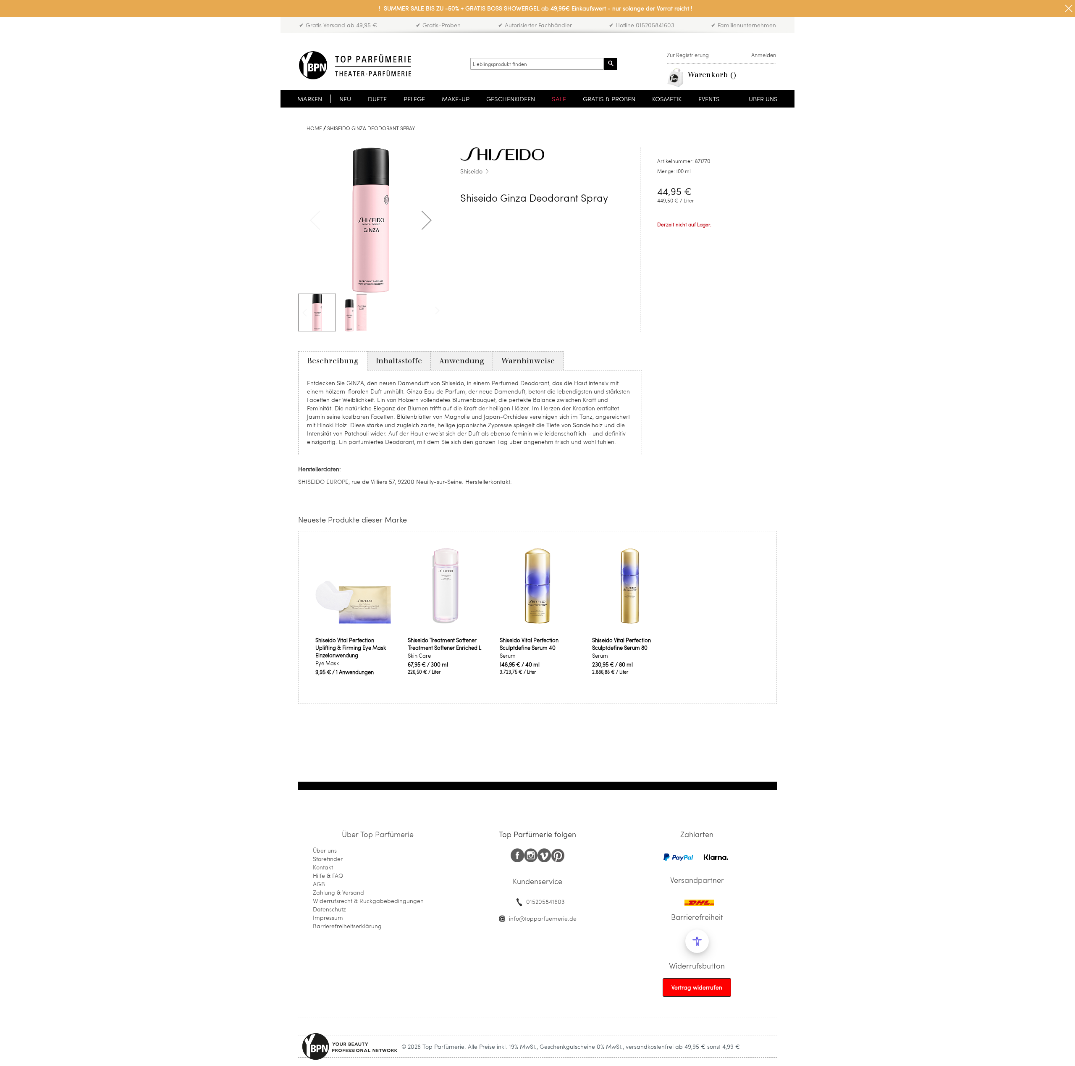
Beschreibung (333, 360)
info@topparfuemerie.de (543, 918)
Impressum (328, 918)
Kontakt (323, 867)
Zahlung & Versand (338, 892)
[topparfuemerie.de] (355, 65)
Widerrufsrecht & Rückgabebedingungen (368, 901)
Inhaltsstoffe (399, 360)
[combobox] (537, 64)
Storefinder (328, 859)
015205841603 (545, 902)
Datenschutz (329, 909)
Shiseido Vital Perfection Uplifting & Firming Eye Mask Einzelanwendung (350, 647)
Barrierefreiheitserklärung (347, 926)
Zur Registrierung (688, 55)
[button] (426, 220)
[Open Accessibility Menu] (697, 941)
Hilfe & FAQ (328, 876)
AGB (319, 884)
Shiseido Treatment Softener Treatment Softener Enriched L (444, 643)
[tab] (332, 360)
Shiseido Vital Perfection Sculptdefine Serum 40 (529, 643)
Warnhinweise (528, 360)
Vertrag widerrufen (696, 987)
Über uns (325, 850)
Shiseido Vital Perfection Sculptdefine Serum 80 (621, 643)
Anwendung (461, 360)
